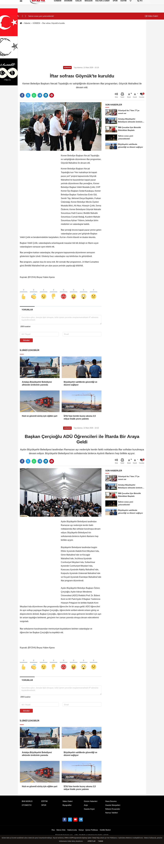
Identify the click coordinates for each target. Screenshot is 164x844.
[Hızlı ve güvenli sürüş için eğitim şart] (40, 401)
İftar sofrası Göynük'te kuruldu (53, 23)
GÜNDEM (36, 23)
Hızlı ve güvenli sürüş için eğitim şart (39, 416)
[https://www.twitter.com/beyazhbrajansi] (70, 819)
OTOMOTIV (27, 805)
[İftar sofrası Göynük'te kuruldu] (60, 126)
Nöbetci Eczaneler (112, 809)
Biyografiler (67, 805)
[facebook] (22, 95)
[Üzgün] (93, 292)
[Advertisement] (82, 45)
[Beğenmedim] (53, 292)
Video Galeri (152, 16)
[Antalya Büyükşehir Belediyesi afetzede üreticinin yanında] (40, 367)
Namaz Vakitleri (111, 813)
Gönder (26, 340)
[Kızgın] (63, 292)
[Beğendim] (23, 292)
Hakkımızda (72, 830)
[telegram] (40, 95)
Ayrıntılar (91, 841)
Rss (53, 830)
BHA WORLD (27, 801)
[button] (25, 16)
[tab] (27, 309)
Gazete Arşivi (89, 809)
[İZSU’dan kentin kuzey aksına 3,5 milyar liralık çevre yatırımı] (81, 401)
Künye (81, 830)
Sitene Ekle (60, 830)
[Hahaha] (73, 292)
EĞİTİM (44, 801)
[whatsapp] (34, 95)
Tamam (100, 841)
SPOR (43, 805)
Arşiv (86, 805)
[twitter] (28, 95)
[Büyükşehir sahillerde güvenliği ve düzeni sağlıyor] (81, 367)
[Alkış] (33, 292)
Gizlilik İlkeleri (105, 830)
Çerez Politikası (91, 830)
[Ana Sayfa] (21, 23)
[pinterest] (51, 95)
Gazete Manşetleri (112, 805)
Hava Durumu (111, 801)
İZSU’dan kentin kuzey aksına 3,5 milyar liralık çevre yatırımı (80, 417)
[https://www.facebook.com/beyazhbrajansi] (64, 819)
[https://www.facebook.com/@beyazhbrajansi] (75, 819)
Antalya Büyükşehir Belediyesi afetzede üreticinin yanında (37, 383)
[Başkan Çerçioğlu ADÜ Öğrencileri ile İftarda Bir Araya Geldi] (60, 492)
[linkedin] (45, 95)
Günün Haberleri (90, 801)
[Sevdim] (43, 292)
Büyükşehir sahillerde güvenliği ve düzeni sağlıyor (80, 383)
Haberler (27, 23)
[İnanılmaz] (83, 292)
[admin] (81, 819)
